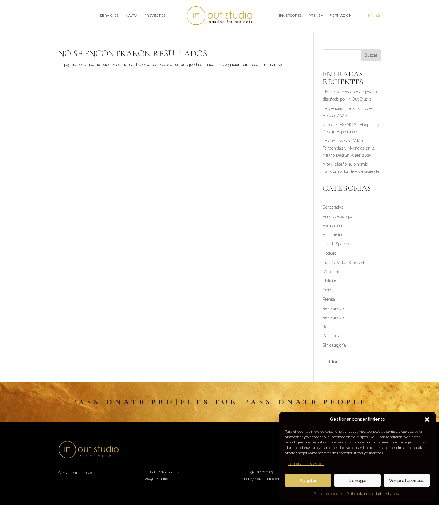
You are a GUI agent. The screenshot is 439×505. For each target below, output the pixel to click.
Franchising (333, 234)
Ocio (327, 290)
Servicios (109, 16)
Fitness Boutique (338, 216)
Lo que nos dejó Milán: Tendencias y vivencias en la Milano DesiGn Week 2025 (349, 148)
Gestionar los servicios (306, 464)
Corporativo (333, 207)
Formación (341, 16)
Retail (328, 326)
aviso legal (392, 494)
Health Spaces (336, 244)
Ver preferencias (407, 480)
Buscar (370, 55)
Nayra (131, 16)
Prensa (315, 16)
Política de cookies (328, 494)
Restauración (334, 308)
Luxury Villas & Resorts (344, 262)
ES (378, 15)
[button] (427, 420)
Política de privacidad (363, 494)
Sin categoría (334, 345)
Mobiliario (331, 271)
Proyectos (155, 16)
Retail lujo (331, 336)
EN (371, 15)
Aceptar (308, 480)
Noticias (330, 280)
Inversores (290, 16)
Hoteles (329, 253)
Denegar (358, 480)
